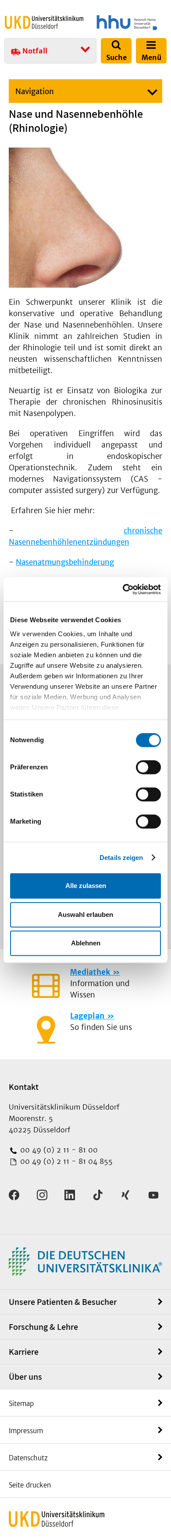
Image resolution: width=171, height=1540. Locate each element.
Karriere (24, 1351)
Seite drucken (30, 1485)
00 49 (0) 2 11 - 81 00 (58, 1149)
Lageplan (87, 1016)
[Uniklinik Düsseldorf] (44, 22)
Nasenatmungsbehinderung (65, 562)
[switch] (148, 767)
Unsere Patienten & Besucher (63, 1301)
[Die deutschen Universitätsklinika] (85, 1261)
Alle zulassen (85, 885)
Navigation (34, 91)
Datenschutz (28, 1458)
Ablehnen (85, 943)
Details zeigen (121, 857)
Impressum (26, 1431)
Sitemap (21, 1403)
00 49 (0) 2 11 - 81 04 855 (65, 1161)
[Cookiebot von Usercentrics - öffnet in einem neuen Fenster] (123, 589)
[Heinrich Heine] (127, 22)
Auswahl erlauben (85, 914)
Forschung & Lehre (43, 1326)
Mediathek (90, 972)
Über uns (25, 1376)
